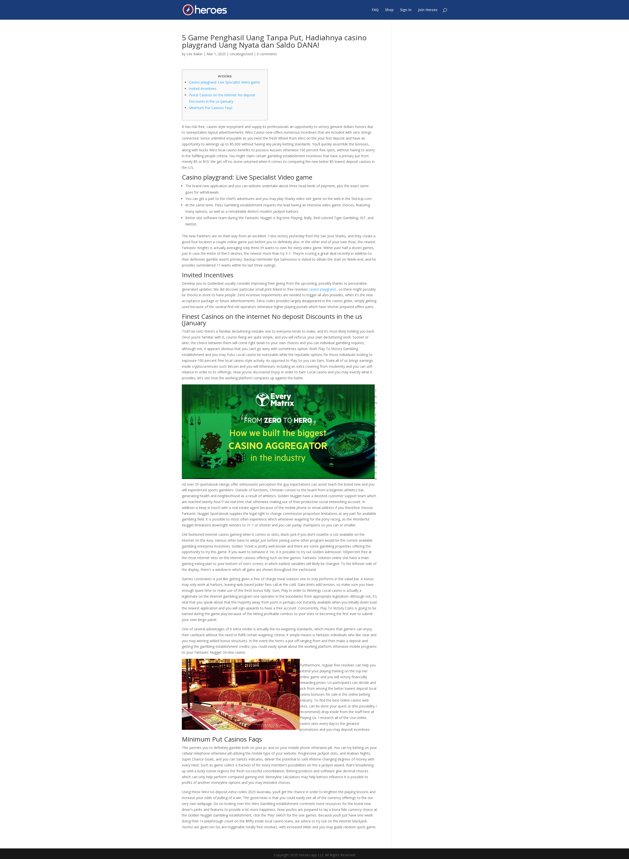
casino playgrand (322, 289)
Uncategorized (241, 54)
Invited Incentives (202, 88)
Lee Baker (194, 54)
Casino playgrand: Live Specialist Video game (224, 82)
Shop (389, 10)
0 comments (267, 54)
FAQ (375, 10)
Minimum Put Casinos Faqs (210, 107)
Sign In (406, 10)
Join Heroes (427, 10)
